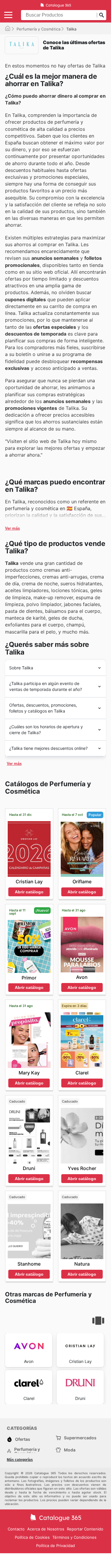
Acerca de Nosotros (45, 1529)
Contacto (16, 1529)
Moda (69, 1449)
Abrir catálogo (29, 892)
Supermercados (80, 1437)
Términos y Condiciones (74, 1537)
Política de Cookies (32, 1537)
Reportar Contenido (85, 1529)
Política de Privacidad (55, 1545)
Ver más (12, 528)
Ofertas (22, 1439)
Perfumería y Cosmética (38, 29)
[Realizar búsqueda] (101, 15)
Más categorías (20, 1460)
